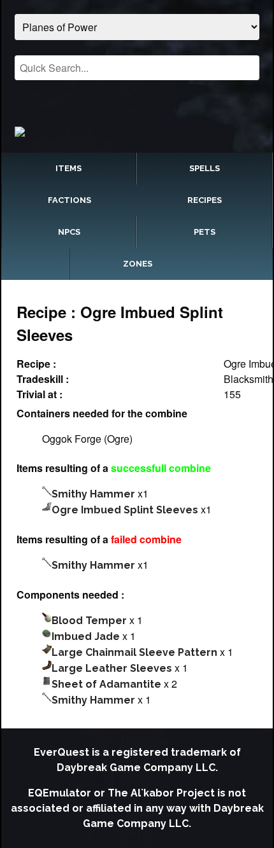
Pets (204, 232)
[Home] (137, 131)
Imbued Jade (86, 636)
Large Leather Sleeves (112, 668)
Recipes (204, 200)
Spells (204, 168)
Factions (69, 200)
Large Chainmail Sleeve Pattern (134, 652)
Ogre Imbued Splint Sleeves (125, 510)
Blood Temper (89, 621)
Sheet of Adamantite (106, 684)
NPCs (69, 232)
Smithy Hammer (93, 494)
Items (68, 168)
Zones (137, 263)
